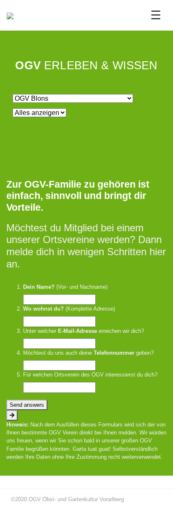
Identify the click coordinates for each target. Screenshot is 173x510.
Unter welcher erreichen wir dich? (83, 331)
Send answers (27, 405)
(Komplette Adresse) (69, 309)
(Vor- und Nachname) (65, 287)
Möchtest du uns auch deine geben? (88, 353)
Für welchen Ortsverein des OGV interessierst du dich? (90, 374)
